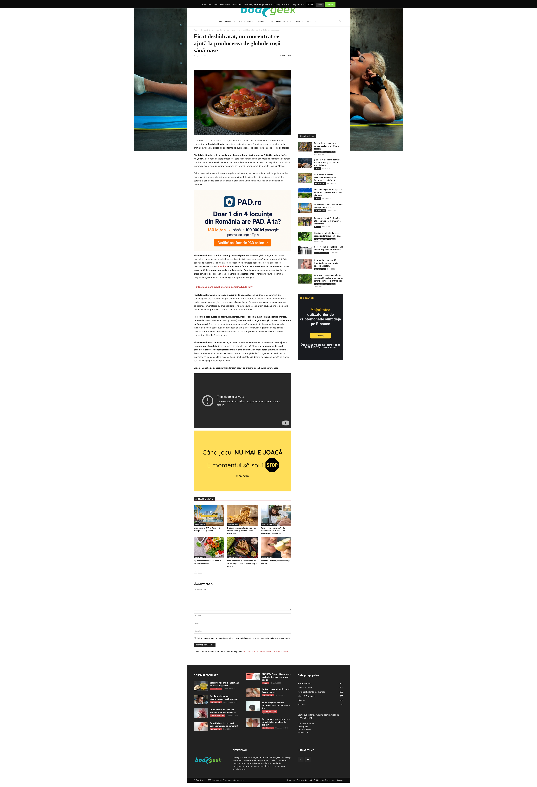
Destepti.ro (303, 726)
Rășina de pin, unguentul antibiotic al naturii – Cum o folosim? (326, 146)
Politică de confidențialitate (324, 780)
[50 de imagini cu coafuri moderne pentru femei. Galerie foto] (253, 706)
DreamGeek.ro (304, 729)
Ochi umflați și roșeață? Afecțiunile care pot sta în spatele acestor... (326, 263)
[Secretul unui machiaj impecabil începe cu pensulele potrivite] (305, 250)
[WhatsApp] (216, 62)
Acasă (196, 30)
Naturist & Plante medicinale (325, 152)
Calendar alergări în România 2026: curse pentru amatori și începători (327, 221)
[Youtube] (308, 759)
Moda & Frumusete (281, 22)
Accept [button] (330, 4)
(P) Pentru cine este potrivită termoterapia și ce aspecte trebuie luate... (327, 162)
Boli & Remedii (246, 22)
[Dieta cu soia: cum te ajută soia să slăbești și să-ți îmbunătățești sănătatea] (242, 515)
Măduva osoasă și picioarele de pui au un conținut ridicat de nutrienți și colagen (242, 563)
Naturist (262, 22)
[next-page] (200, 572)
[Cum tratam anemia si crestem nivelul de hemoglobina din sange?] (253, 722)
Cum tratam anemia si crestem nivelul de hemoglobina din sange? (276, 722)
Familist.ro (303, 732)
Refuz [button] (310, 4)
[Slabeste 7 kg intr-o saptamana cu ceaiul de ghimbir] (201, 686)
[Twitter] (203, 62)
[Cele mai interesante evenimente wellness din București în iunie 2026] (305, 178)
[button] (339, 21)
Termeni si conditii (304, 780)
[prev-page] (195, 572)
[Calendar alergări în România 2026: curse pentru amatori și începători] (305, 221)
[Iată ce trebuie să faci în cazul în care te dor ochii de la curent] (253, 693)
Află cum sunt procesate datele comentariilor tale (265, 651)
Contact (340, 780)
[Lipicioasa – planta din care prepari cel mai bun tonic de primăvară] (305, 236)
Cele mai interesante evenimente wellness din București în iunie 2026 (325, 177)
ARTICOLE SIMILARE (204, 499)
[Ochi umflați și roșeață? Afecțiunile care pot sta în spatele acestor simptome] (305, 264)
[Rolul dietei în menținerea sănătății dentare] (276, 547)
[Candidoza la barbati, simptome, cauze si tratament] (201, 700)
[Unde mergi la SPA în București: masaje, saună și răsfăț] (209, 515)
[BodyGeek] (268, 9)
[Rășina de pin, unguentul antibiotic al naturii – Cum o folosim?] (305, 146)
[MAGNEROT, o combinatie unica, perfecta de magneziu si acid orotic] (253, 676)
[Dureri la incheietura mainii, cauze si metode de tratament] (201, 726)
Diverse (299, 22)
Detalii (319, 5)
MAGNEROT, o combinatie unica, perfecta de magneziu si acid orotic (276, 677)
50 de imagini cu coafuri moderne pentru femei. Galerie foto (276, 705)
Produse (311, 22)
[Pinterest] (209, 62)
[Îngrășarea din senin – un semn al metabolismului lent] (209, 547)
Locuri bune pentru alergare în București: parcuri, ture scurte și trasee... (328, 192)
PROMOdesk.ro (305, 717)
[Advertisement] (319, 75)
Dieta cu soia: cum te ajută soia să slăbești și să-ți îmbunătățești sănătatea (241, 531)
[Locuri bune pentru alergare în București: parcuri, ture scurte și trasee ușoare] (305, 193)
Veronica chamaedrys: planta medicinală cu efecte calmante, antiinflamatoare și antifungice (328, 278)
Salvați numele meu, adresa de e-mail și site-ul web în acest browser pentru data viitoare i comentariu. (243, 638)
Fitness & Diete (227, 22)
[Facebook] (196, 62)
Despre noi (291, 780)
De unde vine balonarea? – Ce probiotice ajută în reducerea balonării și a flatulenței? (273, 531)
